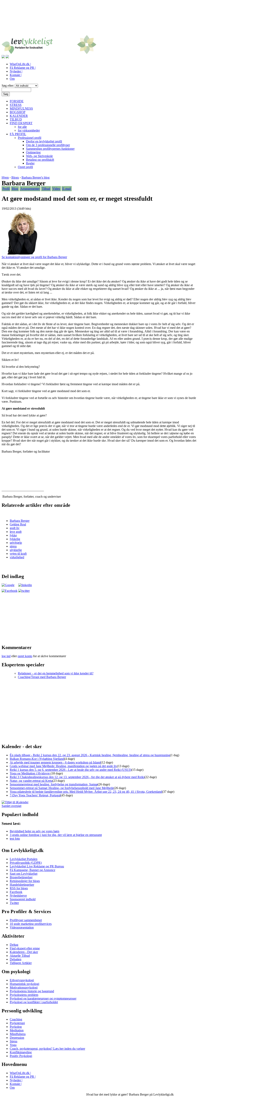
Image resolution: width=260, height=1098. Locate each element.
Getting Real (18, 524)
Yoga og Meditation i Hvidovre (30, 773)
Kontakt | (16, 75)
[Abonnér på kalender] (15, 802)
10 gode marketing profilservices (31, 923)
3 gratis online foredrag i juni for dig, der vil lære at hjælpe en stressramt (56, 835)
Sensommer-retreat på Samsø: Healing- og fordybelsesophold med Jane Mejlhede (62, 788)
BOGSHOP (17, 112)
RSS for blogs (19, 888)
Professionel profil (29, 137)
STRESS (16, 105)
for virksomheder (29, 130)
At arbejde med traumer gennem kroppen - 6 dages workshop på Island (55, 762)
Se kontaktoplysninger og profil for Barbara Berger (34, 257)
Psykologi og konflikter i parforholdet (34, 1002)
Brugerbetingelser (21, 877)
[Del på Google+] (8, 585)
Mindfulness (18, 1034)
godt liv (15, 528)
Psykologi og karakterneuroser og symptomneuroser (43, 998)
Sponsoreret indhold (23, 899)
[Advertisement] (130, 20)
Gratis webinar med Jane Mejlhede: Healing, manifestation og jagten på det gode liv (63, 766)
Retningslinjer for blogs (25, 881)
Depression (17, 1037)
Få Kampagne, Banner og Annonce (32, 870)
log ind (6, 656)
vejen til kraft (18, 553)
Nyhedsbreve (18, 895)
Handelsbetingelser (22, 884)
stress (13, 546)
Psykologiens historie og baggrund (32, 991)
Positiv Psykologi (21, 1056)
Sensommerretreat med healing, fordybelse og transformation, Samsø (54, 784)
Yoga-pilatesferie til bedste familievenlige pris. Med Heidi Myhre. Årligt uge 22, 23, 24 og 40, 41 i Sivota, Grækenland (86, 791)
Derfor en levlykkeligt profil (44, 141)
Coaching (16, 1019)
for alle (22, 126)
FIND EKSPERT (21, 123)
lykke (13, 535)
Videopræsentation (22, 927)
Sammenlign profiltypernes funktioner (50, 148)
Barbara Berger (19, 520)
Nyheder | (16, 71)
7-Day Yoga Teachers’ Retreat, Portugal (35, 795)
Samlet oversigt (11, 806)
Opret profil (25, 167)
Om (12, 78)
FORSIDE (17, 101)
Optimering (33, 152)
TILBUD (16, 119)
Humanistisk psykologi (24, 984)
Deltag (14, 944)
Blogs (15, 177)
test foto (15, 838)
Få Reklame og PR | (23, 67)
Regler (30, 163)
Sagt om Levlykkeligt (23, 873)
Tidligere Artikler (21, 963)
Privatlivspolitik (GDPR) (26, 862)
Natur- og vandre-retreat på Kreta (31, 780)
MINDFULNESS (21, 108)
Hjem (5, 177)
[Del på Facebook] (9, 590)
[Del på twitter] (24, 590)
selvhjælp (16, 542)
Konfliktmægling (21, 1052)
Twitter (14, 903)
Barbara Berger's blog (36, 177)
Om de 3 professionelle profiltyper (48, 145)
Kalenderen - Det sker (24, 952)
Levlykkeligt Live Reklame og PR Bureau (37, 866)
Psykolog (16, 1026)
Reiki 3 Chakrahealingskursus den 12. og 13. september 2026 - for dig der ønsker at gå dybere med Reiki (77, 777)
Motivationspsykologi (24, 987)
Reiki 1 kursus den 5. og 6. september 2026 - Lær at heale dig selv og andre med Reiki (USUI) (70, 769)
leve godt (16, 531)
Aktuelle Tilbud (20, 955)
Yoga (13, 1045)
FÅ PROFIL (18, 134)
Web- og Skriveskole (39, 156)
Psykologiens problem (24, 995)
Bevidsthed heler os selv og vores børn (34, 831)
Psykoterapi (17, 1023)
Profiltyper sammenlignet (26, 920)
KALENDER (19, 116)
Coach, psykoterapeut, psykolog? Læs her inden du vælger (47, 1048)
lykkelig (15, 539)
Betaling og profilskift (40, 159)
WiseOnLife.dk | (20, 64)
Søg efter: (8, 85)
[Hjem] (49, 53)
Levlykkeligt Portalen (23, 859)
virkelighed (17, 557)
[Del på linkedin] (25, 585)
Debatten (15, 959)
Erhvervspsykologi (22, 980)
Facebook (16, 892)
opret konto (25, 656)
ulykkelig (16, 550)
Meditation (17, 1030)
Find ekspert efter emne (25, 948)
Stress (13, 1041)
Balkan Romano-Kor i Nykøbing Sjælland (37, 758)
